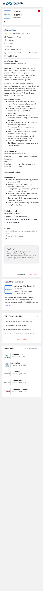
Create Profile (22, 339)
